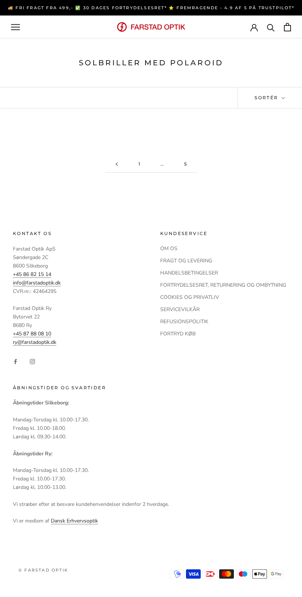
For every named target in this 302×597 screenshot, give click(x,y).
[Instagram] (32, 361)
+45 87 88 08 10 (32, 333)
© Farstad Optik (43, 570)
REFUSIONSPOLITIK (184, 321)
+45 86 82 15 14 (32, 274)
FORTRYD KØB (178, 333)
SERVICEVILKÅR (180, 309)
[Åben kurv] (287, 27)
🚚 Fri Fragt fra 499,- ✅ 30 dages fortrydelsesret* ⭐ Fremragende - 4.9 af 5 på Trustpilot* (151, 7)
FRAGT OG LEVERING (186, 260)
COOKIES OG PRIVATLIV (189, 297)
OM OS (169, 248)
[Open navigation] (15, 27)
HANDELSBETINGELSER (189, 272)
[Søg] (271, 27)
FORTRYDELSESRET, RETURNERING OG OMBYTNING (223, 285)
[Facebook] (15, 361)
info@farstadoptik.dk (37, 282)
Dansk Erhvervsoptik (74, 520)
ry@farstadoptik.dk (34, 342)
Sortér (267, 97)
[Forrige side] (116, 164)
